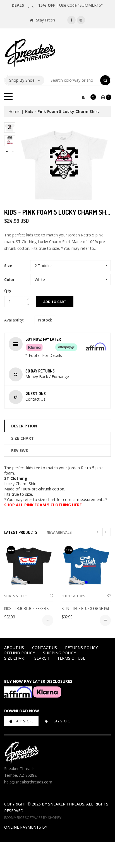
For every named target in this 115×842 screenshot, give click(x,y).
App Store (24, 721)
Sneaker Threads (66, 804)
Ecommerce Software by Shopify (32, 817)
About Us (14, 647)
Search (41, 658)
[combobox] (72, 80)
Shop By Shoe (22, 80)
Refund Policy (19, 652)
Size (8, 265)
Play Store (61, 721)
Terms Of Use (71, 658)
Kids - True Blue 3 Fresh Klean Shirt (35, 608)
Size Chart (22, 438)
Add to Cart (54, 301)
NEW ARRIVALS (59, 532)
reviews (19, 450)
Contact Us (44, 647)
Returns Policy (81, 647)
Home (14, 111)
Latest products (20, 532)
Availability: (14, 320)
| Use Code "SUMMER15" (70, 5)
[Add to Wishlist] (51, 596)
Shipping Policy (59, 652)
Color (9, 279)
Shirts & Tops (15, 596)
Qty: (8, 290)
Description (24, 426)
